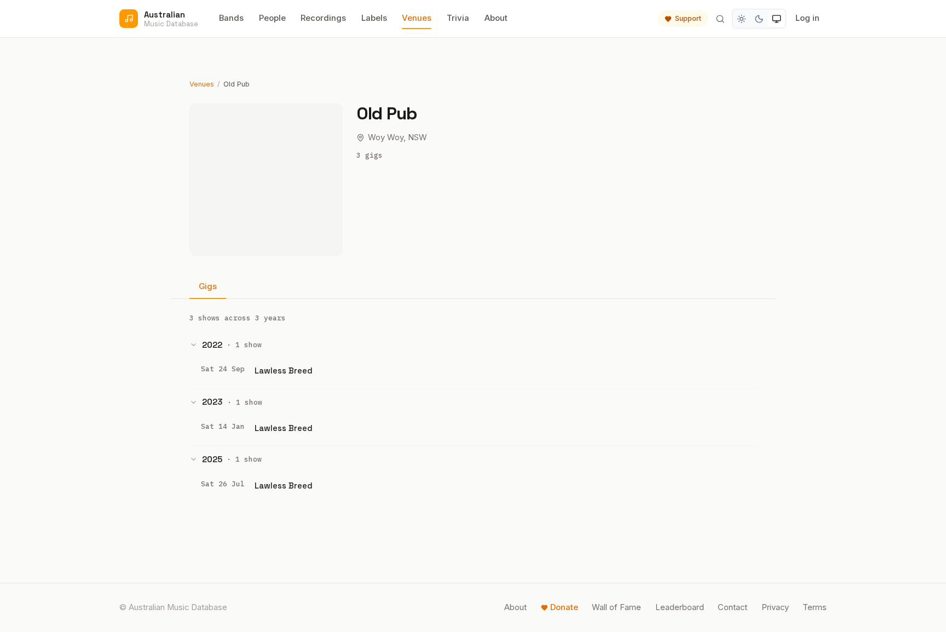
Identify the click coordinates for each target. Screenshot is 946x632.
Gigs (208, 286)
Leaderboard (679, 607)
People (272, 18)
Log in (807, 18)
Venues (416, 18)
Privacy (775, 607)
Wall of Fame (616, 607)
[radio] (742, 18)
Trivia (458, 18)
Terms (815, 607)
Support (688, 18)
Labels (374, 18)
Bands (231, 18)
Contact (732, 607)
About (495, 18)
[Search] (720, 18)
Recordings (323, 18)
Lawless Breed (284, 370)
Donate (564, 607)
